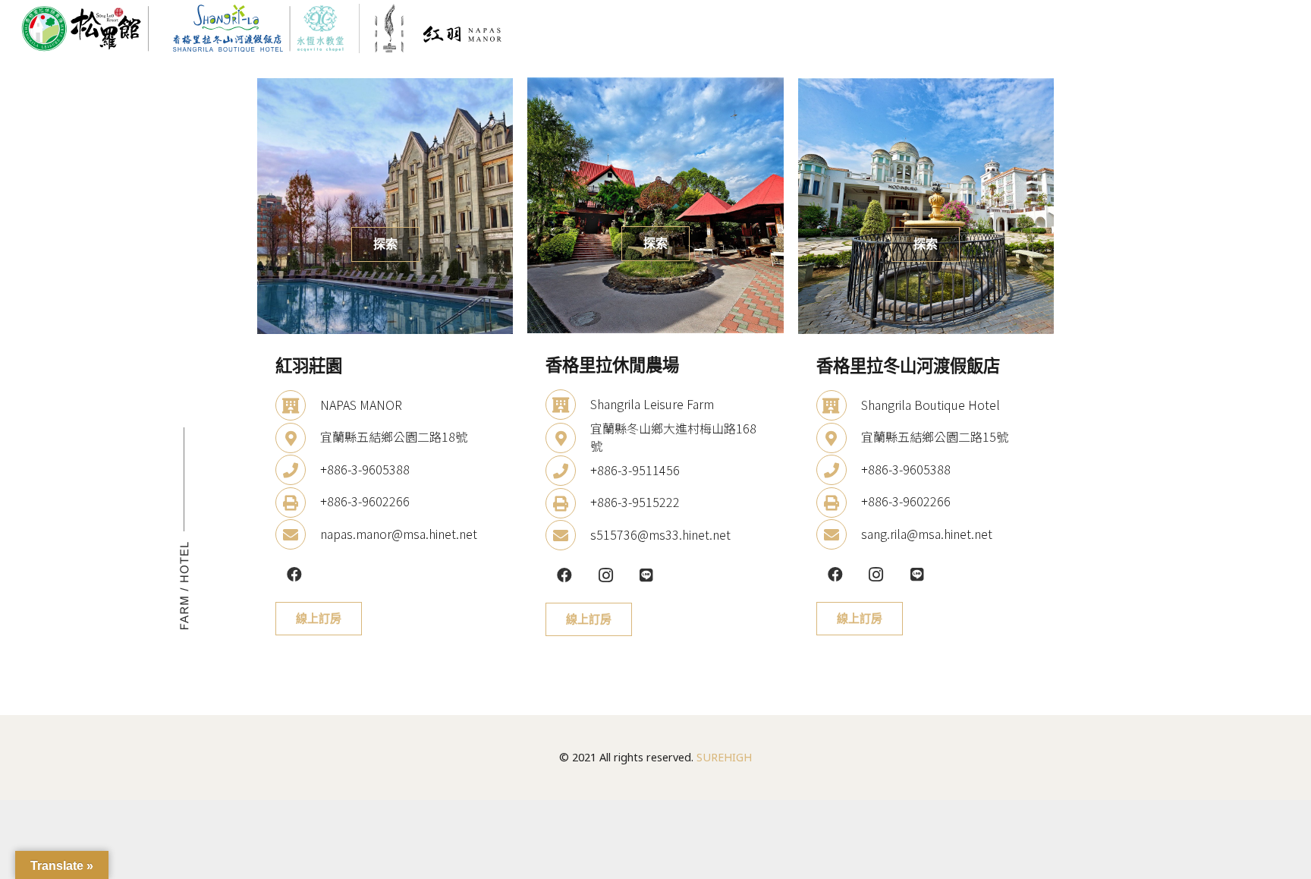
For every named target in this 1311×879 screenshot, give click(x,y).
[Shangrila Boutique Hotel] (838, 405)
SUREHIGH (724, 757)
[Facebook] (294, 575)
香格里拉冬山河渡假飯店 (908, 365)
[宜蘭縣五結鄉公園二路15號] (838, 436)
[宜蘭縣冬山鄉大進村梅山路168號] (567, 436)
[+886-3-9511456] (567, 470)
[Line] (646, 575)
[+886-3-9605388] (297, 469)
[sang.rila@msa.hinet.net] (838, 534)
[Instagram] (605, 575)
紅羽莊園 (308, 365)
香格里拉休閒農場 (612, 364)
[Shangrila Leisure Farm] (567, 404)
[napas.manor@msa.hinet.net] (297, 534)
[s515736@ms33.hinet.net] (567, 534)
